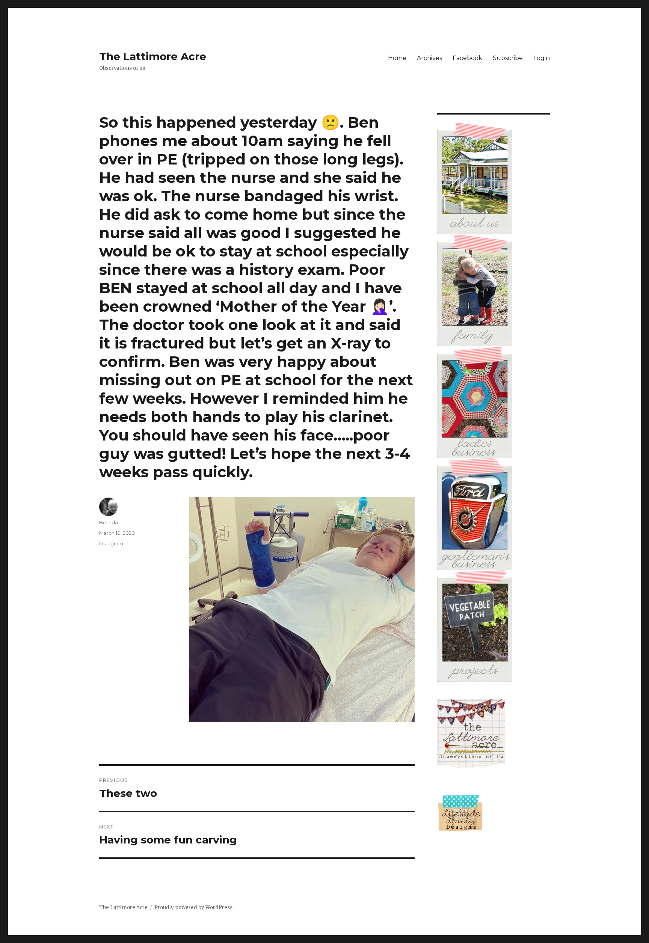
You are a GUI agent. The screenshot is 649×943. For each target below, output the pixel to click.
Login (541, 58)
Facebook (467, 58)
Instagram (111, 543)
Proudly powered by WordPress (193, 907)
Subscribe (508, 58)
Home (397, 58)
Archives (429, 58)
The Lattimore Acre (152, 56)
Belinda (108, 522)
